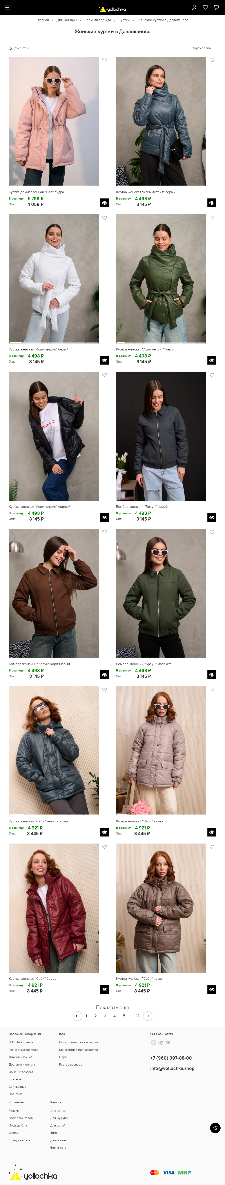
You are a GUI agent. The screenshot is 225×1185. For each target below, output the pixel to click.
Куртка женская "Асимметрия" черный (39, 506)
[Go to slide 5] (46, 183)
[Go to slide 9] (78, 183)
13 (138, 1015)
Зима (54, 1133)
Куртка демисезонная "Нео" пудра (36, 192)
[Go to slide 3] (30, 183)
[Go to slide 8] (70, 183)
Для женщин (66, 20)
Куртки (124, 20)
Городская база (19, 1140)
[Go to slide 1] (14, 183)
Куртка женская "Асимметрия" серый (146, 192)
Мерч (63, 1057)
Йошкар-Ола (18, 1125)
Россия (14, 1111)
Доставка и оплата (22, 1064)
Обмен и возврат (21, 1072)
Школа (13, 1133)
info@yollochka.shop (172, 1068)
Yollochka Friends (21, 1042)
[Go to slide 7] (62, 183)
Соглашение (17, 1087)
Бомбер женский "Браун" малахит (143, 664)
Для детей (57, 1125)
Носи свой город (21, 1118)
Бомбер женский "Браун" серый (142, 506)
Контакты (15, 1079)
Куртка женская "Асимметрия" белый (39, 349)
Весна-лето (58, 1148)
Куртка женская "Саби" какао (139, 821)
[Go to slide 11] (94, 183)
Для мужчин (59, 1118)
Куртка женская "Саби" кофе (139, 978)
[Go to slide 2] (22, 183)
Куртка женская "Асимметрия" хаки (144, 349)
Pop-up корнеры (71, 1064)
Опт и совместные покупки (78, 1042)
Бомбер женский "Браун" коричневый (39, 664)
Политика (15, 1094)
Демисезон (58, 1140)
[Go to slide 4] (38, 183)
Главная (43, 20)
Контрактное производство (78, 1050)
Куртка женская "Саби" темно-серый (38, 821)
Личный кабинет (20, 1057)
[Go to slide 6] (54, 183)
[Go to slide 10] (86, 183)
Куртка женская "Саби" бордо (32, 978)
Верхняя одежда (97, 20)
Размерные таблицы (23, 1050)
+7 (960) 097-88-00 (171, 1058)
